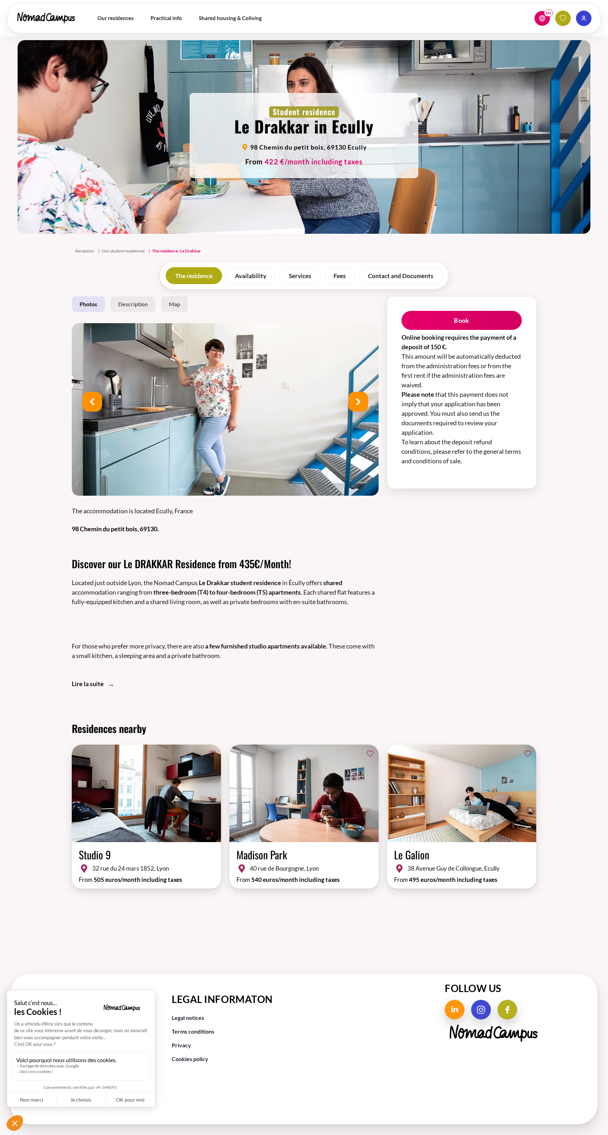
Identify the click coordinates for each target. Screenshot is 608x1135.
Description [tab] (133, 304)
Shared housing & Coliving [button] (230, 18)
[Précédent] (92, 402)
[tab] (194, 275)
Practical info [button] (166, 18)
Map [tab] (174, 304)
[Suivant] (358, 402)
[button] (542, 18)
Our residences (115, 18)
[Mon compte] (583, 18)
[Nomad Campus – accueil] (46, 17)
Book (461, 320)
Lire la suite (88, 683)
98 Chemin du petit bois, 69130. (115, 529)
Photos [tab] (88, 304)
